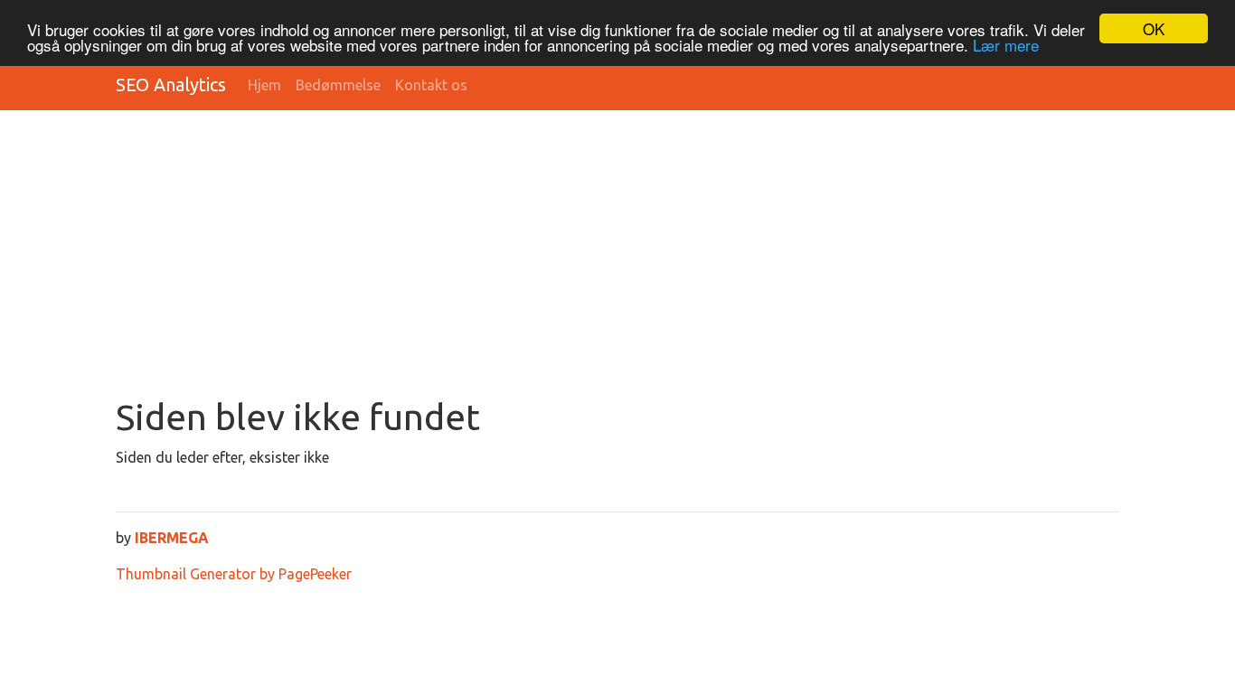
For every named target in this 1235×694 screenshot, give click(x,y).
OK (1153, 28)
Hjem (264, 85)
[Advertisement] (658, 260)
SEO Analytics (171, 84)
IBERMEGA (172, 538)
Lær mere (1006, 44)
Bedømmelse (338, 85)
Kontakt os (431, 85)
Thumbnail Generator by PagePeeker (234, 574)
